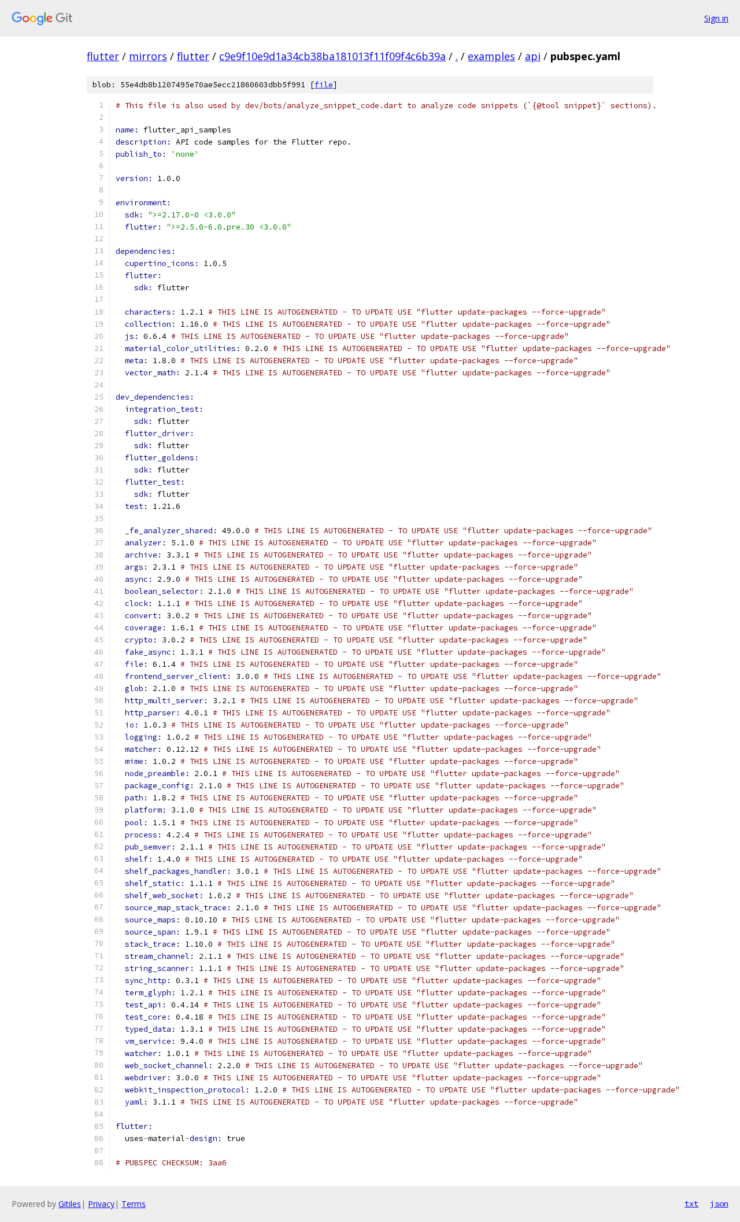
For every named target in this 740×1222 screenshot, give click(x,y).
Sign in (716, 18)
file (323, 85)
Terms (133, 1203)
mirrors (148, 56)
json (719, 1203)
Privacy (101, 1203)
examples (491, 56)
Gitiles (69, 1203)
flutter (103, 56)
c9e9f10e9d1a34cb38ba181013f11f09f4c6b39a (332, 56)
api (533, 56)
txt (691, 1203)
